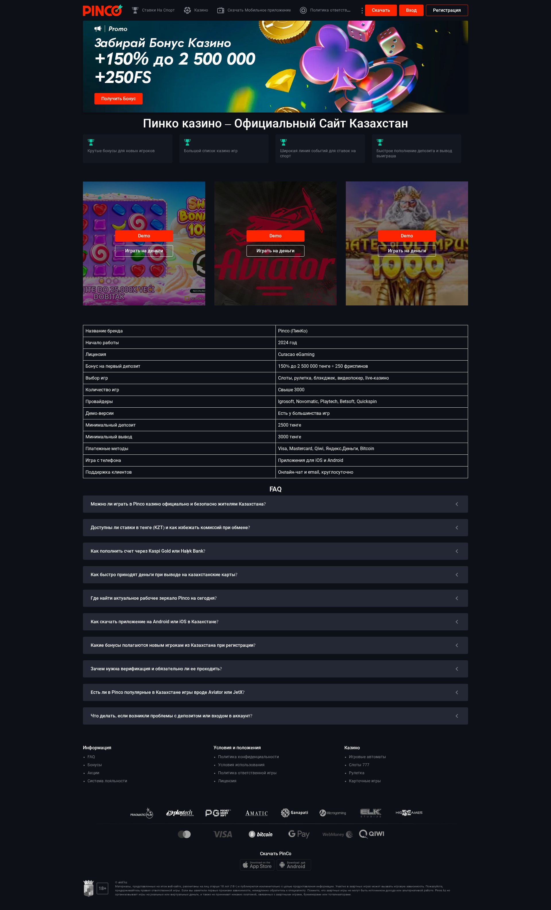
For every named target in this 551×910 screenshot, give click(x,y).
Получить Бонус (118, 98)
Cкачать (381, 10)
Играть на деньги (144, 250)
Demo (144, 236)
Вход (411, 10)
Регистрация (447, 10)
